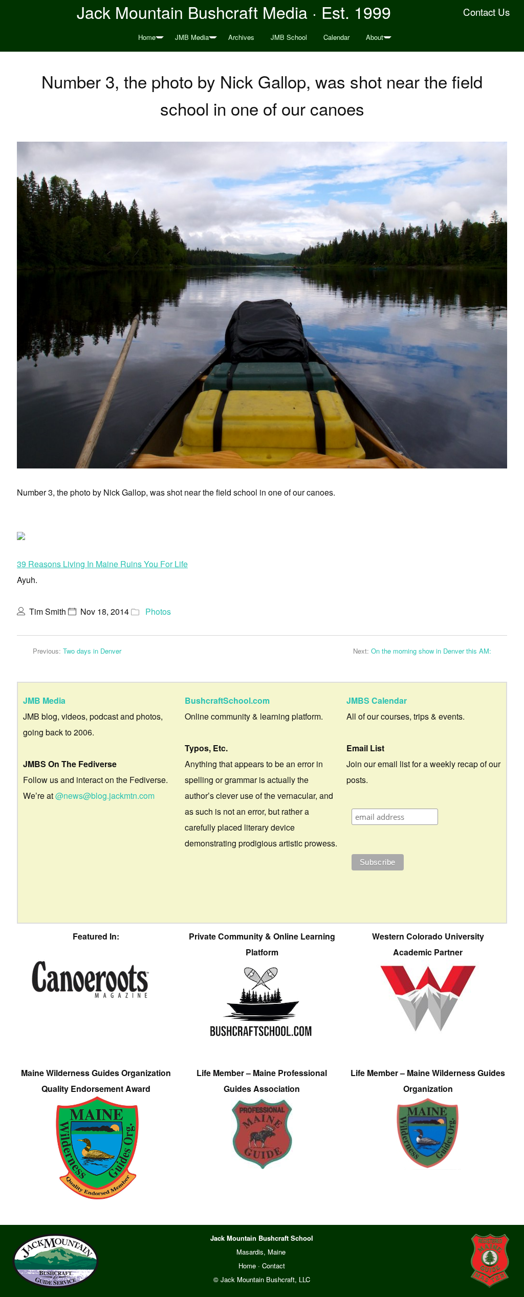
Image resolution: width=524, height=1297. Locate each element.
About (374, 37)
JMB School (289, 37)
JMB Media (192, 37)
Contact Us (486, 11)
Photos (158, 611)
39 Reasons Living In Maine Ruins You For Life (102, 564)
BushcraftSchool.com (227, 700)
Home (147, 37)
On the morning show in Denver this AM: (431, 651)
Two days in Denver (92, 651)
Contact (273, 1265)
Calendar (336, 37)
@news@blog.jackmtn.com (105, 795)
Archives (241, 37)
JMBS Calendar (376, 700)
